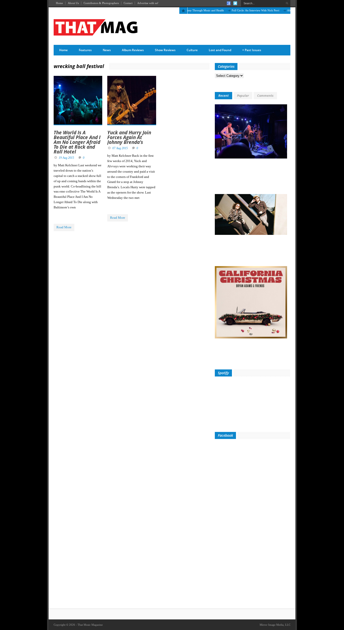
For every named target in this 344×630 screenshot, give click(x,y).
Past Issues (251, 50)
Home (59, 3)
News (107, 50)
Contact (128, 3)
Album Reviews (133, 50)
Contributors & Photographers (101, 3)
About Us (73, 3)
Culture (192, 50)
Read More (64, 227)
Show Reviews (165, 50)
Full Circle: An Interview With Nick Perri (246, 10)
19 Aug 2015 (66, 158)
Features (85, 50)
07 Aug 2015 (120, 148)
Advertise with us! (147, 3)
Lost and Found (220, 50)
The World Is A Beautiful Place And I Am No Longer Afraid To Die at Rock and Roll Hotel (77, 142)
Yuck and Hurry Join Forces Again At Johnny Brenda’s (129, 137)
